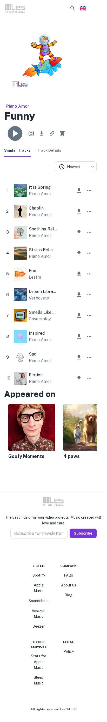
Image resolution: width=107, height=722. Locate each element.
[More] (89, 190)
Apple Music (39, 588)
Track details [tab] (49, 150)
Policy (68, 651)
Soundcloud (39, 601)
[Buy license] (62, 133)
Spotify (38, 575)
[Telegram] (57, 551)
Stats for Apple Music (38, 662)
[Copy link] (52, 133)
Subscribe (83, 533)
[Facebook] (44, 551)
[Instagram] (50, 551)
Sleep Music (39, 680)
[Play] (15, 133)
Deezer (38, 626)
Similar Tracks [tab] (17, 150)
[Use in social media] (31, 133)
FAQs (68, 575)
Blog (68, 595)
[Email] (63, 551)
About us (68, 585)
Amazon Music (38, 614)
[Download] (41, 133)
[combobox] (76, 166)
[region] (50, 432)
